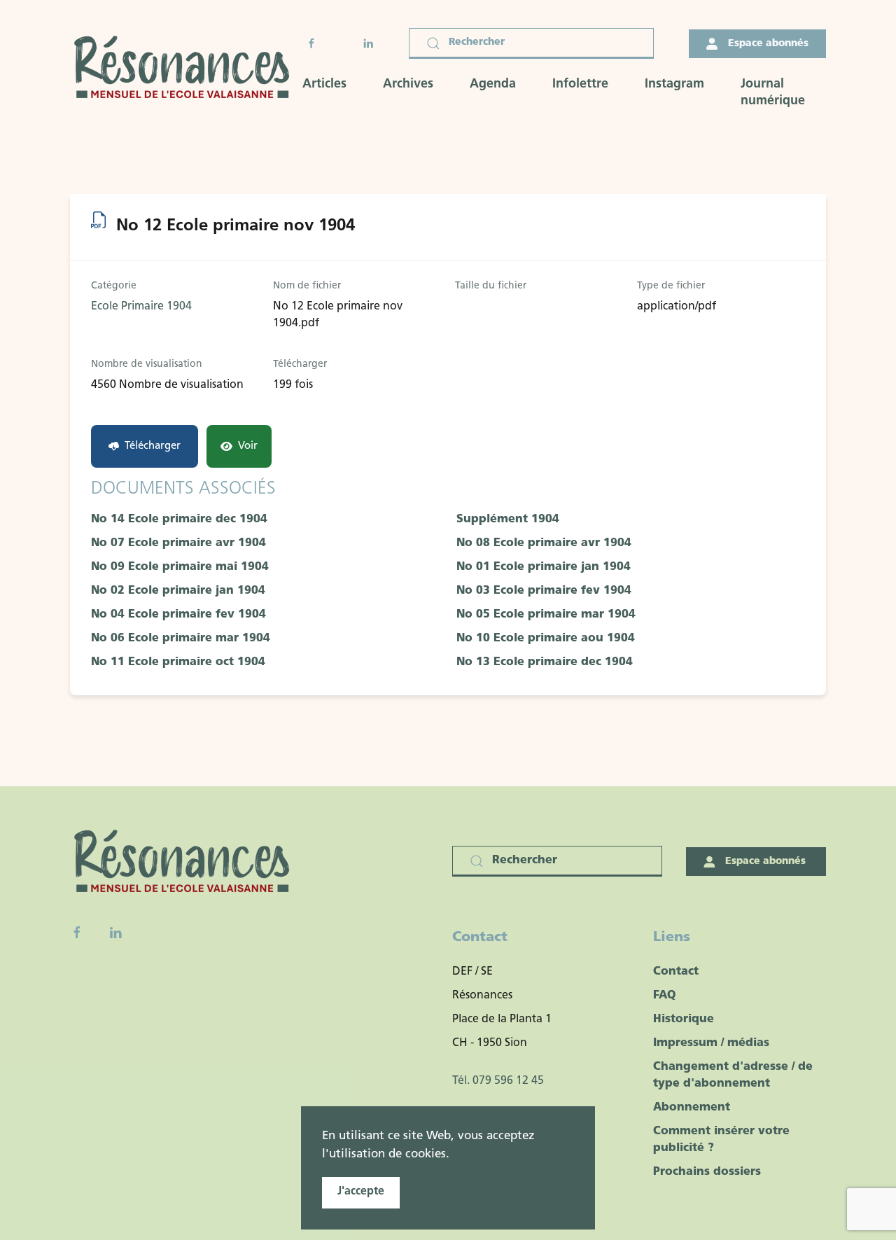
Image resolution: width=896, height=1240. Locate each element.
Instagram (674, 84)
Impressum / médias (711, 1043)
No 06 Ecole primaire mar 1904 (180, 638)
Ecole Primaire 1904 (141, 306)
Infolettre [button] (580, 84)
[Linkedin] (115, 933)
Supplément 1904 (507, 519)
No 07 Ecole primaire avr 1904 (178, 543)
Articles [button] (324, 84)
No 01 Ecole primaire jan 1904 (543, 567)
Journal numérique (773, 93)
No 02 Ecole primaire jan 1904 (178, 591)
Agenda (493, 84)
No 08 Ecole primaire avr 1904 (543, 543)
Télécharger (153, 446)
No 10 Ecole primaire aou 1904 (545, 638)
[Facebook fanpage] (77, 933)
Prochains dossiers (707, 1172)
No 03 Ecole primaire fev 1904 (543, 591)
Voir (248, 446)
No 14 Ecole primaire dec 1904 (179, 519)
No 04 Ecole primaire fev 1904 (178, 614)
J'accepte (360, 1191)
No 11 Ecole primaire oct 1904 (178, 662)
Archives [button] (408, 84)
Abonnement (691, 1107)
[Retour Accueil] (186, 69)
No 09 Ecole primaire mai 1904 (180, 567)
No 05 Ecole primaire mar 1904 (546, 614)
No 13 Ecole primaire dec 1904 (544, 662)
